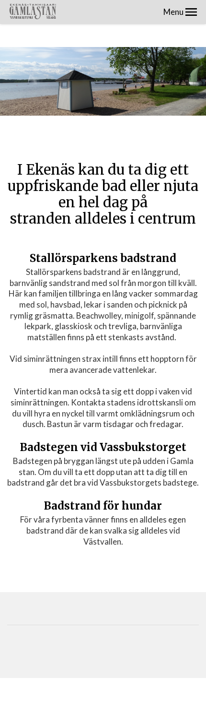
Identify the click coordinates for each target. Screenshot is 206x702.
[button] (191, 12)
